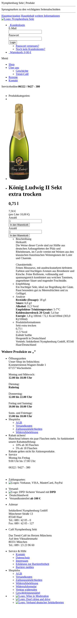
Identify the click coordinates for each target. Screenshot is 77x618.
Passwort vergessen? (27, 45)
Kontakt (13, 80)
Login (13, 42)
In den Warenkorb (19, 225)
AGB (19, 422)
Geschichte (22, 70)
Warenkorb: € (20, 52)
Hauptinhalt (27, 15)
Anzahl (13, 217)
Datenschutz (23, 557)
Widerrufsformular (26, 586)
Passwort (14, 35)
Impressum (22, 560)
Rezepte (13, 77)
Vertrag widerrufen (26, 589)
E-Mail (12, 28)
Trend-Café (22, 74)
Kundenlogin (17, 25)
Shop (12, 64)
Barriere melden (25, 567)
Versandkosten (24, 425)
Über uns (14, 67)
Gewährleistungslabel (28, 592)
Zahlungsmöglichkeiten (29, 428)
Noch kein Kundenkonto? (30, 49)
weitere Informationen (47, 15)
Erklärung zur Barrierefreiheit (32, 563)
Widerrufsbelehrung (27, 432)
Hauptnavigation (10, 15)
